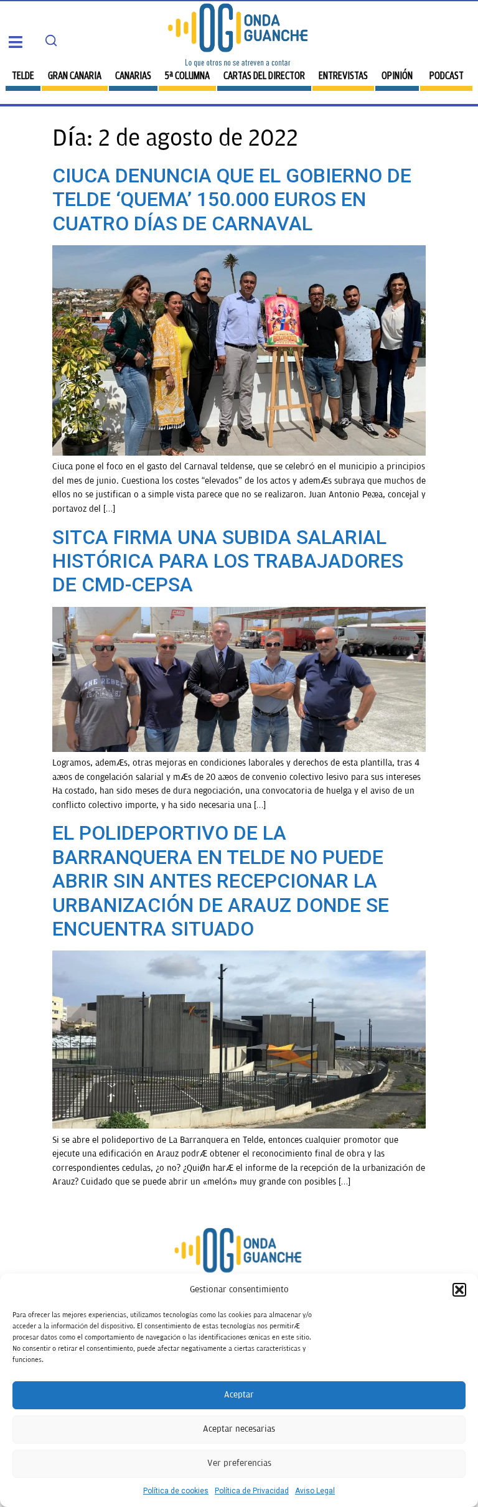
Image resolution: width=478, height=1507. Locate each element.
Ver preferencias (239, 1463)
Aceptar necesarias (239, 1429)
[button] (459, 1290)
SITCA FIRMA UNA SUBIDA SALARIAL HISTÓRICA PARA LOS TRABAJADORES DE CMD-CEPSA (227, 561)
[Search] (51, 40)
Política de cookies (176, 1490)
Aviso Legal (315, 1490)
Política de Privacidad (252, 1490)
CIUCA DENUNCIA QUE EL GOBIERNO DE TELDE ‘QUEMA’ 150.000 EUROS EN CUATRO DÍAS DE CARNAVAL (231, 199)
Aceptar (239, 1394)
